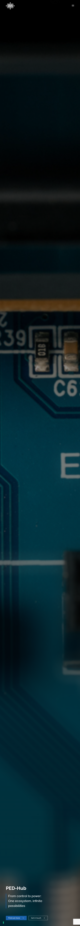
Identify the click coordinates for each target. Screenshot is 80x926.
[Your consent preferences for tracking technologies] (3, 922)
